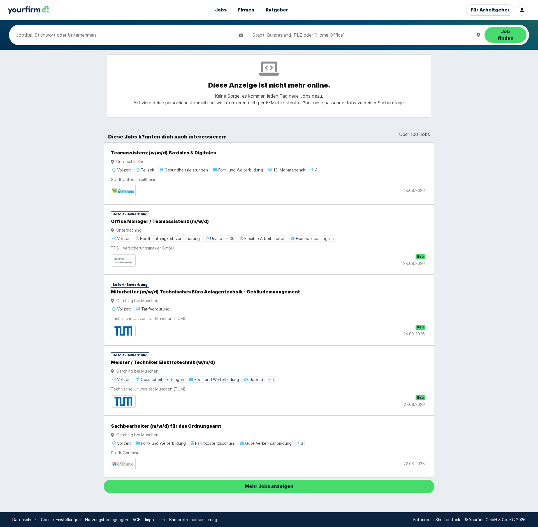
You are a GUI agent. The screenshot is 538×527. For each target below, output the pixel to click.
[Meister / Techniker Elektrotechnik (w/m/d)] (269, 380)
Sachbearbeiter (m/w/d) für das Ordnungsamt (166, 426)
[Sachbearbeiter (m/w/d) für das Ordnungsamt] (269, 446)
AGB (137, 519)
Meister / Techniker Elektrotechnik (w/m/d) (163, 362)
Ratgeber (277, 10)
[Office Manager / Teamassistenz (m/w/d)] (269, 239)
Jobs (221, 10)
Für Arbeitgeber (490, 10)
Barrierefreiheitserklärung (193, 519)
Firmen (246, 10)
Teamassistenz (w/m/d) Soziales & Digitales (163, 153)
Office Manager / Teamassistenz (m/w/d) (160, 221)
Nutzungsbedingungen (106, 519)
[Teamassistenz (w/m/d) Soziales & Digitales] (269, 173)
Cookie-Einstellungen (61, 519)
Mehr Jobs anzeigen (269, 486)
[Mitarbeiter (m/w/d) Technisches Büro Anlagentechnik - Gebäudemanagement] (269, 310)
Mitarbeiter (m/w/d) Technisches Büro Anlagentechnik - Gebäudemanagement (205, 292)
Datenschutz (24, 519)
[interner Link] (28, 10)
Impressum (155, 519)
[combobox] (126, 35)
